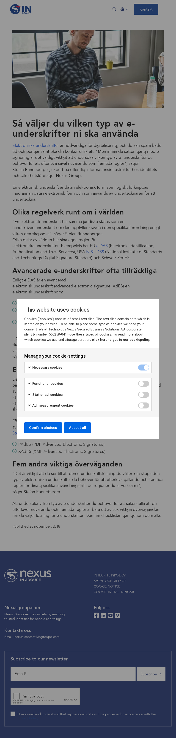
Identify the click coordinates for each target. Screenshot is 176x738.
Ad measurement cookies (52, 405)
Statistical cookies (47, 395)
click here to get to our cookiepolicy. (121, 340)
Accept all (77, 427)
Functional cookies (47, 384)
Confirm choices (43, 427)
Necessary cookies (46, 367)
